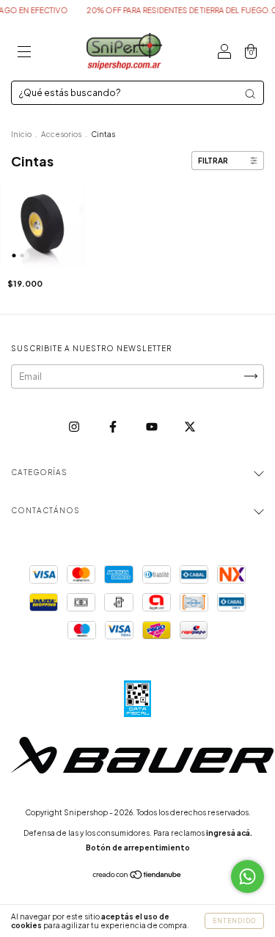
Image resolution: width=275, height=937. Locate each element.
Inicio (21, 134)
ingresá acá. (229, 832)
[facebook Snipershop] (114, 426)
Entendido (234, 921)
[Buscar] (250, 93)
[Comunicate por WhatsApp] (247, 876)
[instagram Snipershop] (75, 426)
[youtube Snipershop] (152, 426)
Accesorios (61, 134)
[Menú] (24, 53)
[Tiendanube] (137, 876)
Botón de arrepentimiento (138, 847)
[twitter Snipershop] (190, 426)
